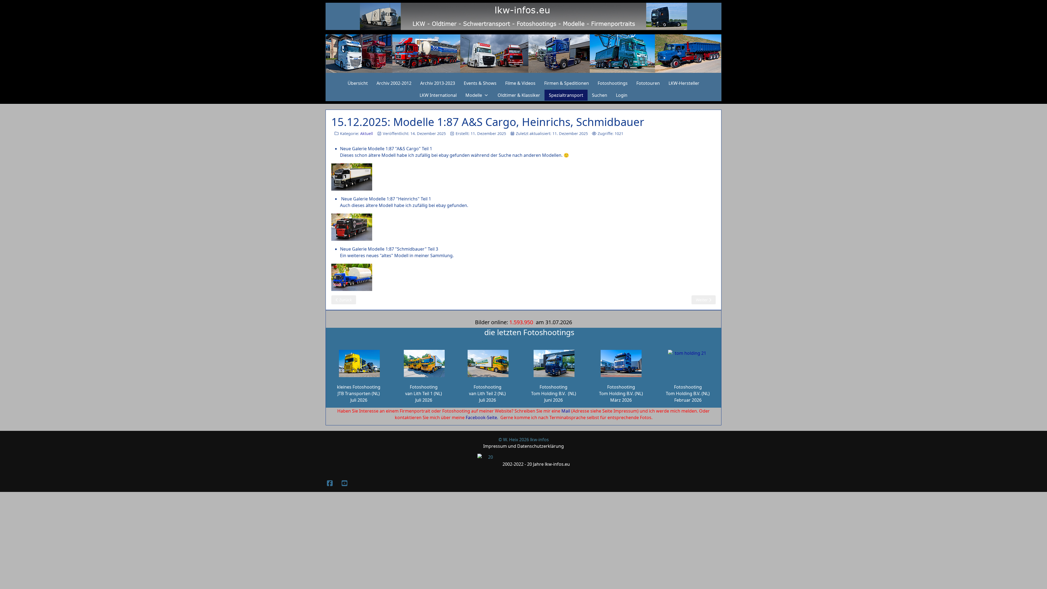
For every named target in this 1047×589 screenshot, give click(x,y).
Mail (565, 411)
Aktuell (366, 133)
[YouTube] (344, 483)
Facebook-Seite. (482, 417)
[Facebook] (330, 483)
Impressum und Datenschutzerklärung (523, 446)
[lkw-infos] (523, 53)
